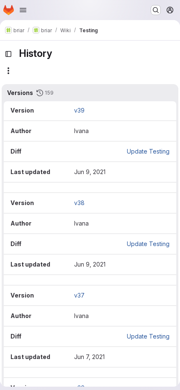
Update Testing (148, 151)
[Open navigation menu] (23, 10)
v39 (79, 110)
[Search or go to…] (156, 10)
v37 (79, 295)
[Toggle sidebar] (8, 54)
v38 (79, 202)
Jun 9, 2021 (89, 171)
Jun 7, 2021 (89, 356)
